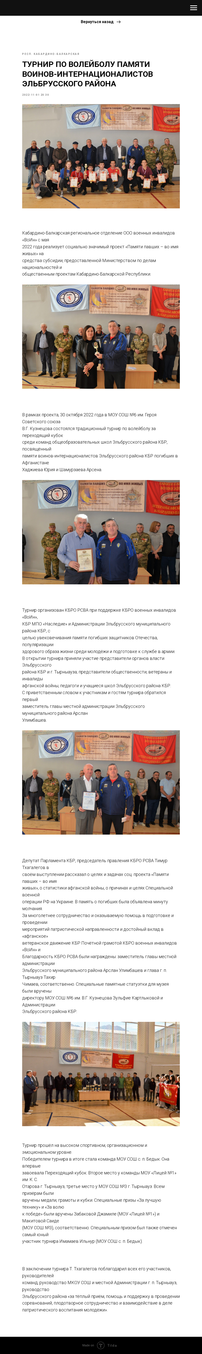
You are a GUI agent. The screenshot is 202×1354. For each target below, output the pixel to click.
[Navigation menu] (193, 7)
